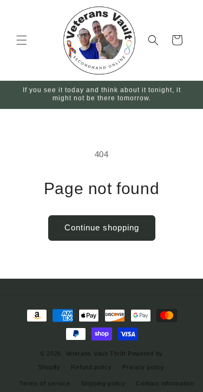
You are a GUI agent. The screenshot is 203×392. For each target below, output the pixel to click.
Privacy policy (143, 367)
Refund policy (91, 367)
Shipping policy (103, 383)
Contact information (165, 383)
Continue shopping (101, 227)
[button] (22, 40)
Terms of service (44, 383)
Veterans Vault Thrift (96, 353)
